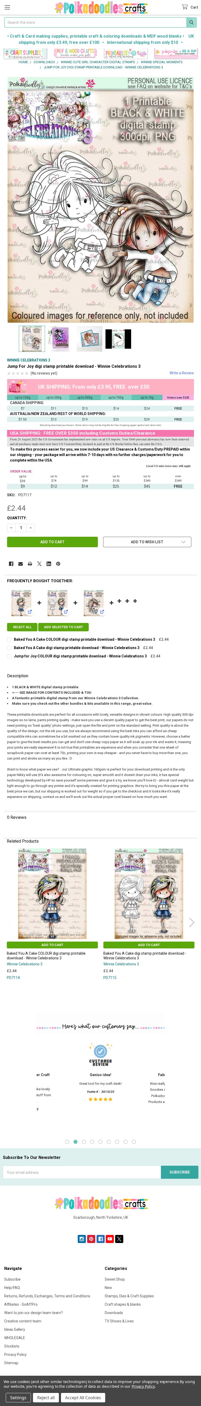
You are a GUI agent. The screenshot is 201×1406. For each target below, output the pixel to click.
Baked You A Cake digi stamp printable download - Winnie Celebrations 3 (76, 648)
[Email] (20, 564)
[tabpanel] (100, 1086)
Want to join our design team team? (33, 1313)
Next (192, 922)
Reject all (46, 1398)
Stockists (11, 1346)
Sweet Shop (115, 1279)
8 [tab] (125, 1142)
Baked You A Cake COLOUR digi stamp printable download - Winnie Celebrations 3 (84, 639)
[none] (100, 200)
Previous (9, 922)
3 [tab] (84, 1142)
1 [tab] (67, 1142)
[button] (25, 54)
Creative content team (22, 1321)
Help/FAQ (12, 1288)
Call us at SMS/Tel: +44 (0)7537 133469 (100, 1226)
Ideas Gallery (14, 1329)
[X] (39, 564)
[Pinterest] (58, 564)
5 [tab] (100, 1142)
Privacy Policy (15, 1354)
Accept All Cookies (83, 1398)
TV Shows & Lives (119, 1321)
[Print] (30, 564)
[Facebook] (11, 564)
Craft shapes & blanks (123, 1304)
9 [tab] (134, 1142)
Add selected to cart (63, 627)
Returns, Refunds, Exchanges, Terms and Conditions (47, 1296)
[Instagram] (82, 1239)
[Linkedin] (49, 564)
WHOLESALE (14, 1338)
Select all (22, 627)
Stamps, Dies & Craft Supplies (129, 1296)
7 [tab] (117, 1142)
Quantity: (17, 518)
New (108, 1288)
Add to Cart (52, 945)
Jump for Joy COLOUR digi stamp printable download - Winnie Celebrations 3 (80, 656)
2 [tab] (75, 1142)
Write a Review (182, 373)
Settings (18, 1398)
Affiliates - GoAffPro (21, 1304)
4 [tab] (92, 1142)
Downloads (114, 1313)
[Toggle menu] (7, 7)
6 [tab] (109, 1142)
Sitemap (11, 1363)
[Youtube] (110, 1239)
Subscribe (12, 1279)
